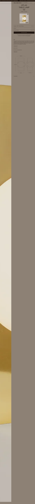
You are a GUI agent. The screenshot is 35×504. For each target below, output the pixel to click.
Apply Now (28, 35)
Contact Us (29, 34)
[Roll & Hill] (17, 2)
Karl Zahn (25, 11)
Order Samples (17, 30)
